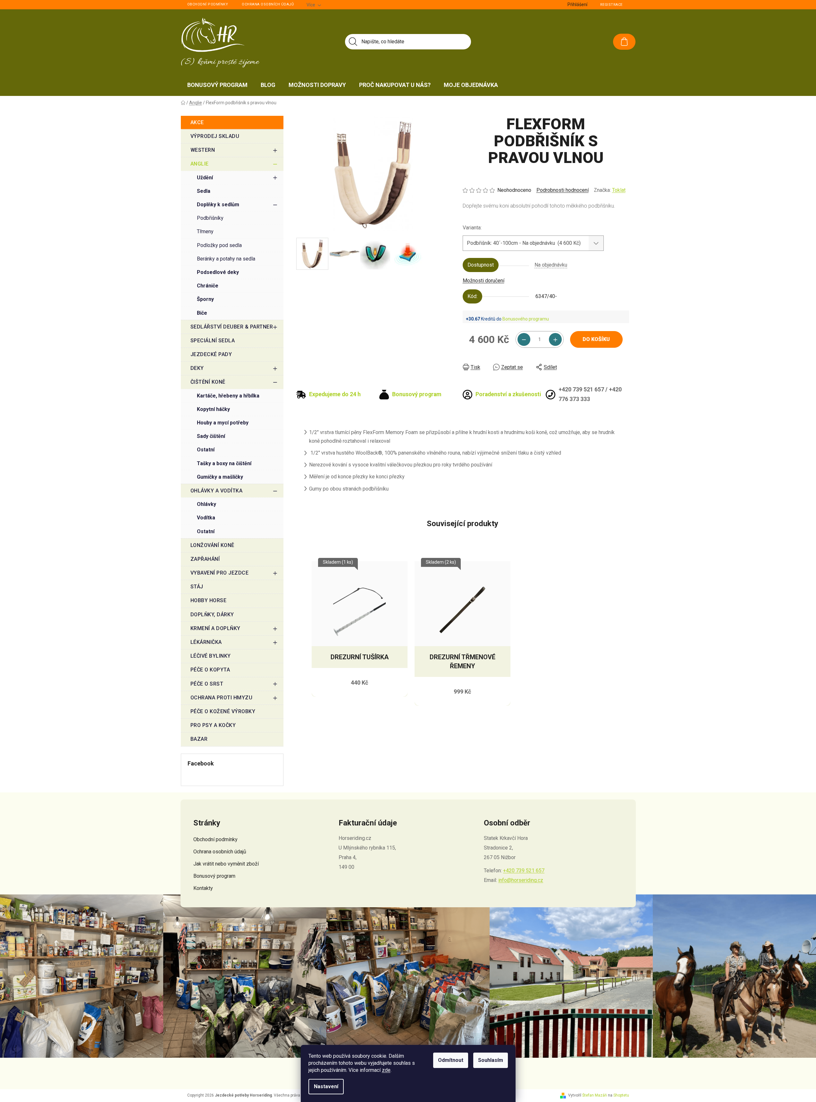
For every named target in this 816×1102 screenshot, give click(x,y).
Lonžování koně (212, 545)
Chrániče (207, 286)
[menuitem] (217, 85)
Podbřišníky (210, 218)
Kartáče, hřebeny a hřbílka (228, 396)
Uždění (205, 178)
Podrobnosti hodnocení (562, 190)
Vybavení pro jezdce (219, 573)
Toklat (619, 190)
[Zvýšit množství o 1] (555, 339)
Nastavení (326, 1086)
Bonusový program (214, 876)
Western (202, 150)
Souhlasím (490, 1060)
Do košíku (596, 339)
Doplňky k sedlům (218, 204)
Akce (197, 122)
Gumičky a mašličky (220, 477)
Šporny (205, 299)
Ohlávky (206, 504)
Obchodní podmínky (207, 4)
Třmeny (205, 231)
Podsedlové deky (218, 272)
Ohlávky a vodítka (216, 491)
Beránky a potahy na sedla (226, 259)
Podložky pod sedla (219, 245)
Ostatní (206, 450)
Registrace (611, 5)
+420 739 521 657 (523, 870)
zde (386, 1070)
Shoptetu (621, 1095)
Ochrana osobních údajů (268, 4)
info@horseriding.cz (520, 880)
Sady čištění (211, 436)
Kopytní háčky (213, 409)
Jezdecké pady (211, 354)
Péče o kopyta (210, 670)
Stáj (196, 587)
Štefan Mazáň (594, 1095)
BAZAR (199, 739)
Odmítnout (450, 1060)
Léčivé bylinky (210, 656)
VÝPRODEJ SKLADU (215, 136)
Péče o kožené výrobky (223, 711)
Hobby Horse (208, 600)
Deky (197, 368)
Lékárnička (206, 642)
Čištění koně (207, 382)
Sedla (203, 191)
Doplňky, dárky (212, 614)
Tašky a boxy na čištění (224, 463)
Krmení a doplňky (215, 628)
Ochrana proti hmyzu (221, 698)
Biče (202, 313)
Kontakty (203, 888)
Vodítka (206, 518)
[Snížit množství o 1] (524, 339)
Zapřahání (205, 559)
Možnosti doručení (483, 281)
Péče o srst (206, 684)
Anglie (199, 164)
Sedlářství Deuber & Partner (231, 327)
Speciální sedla (212, 340)
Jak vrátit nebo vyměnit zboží (226, 864)
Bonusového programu (525, 318)
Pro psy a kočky (213, 725)
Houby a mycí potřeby (222, 423)
